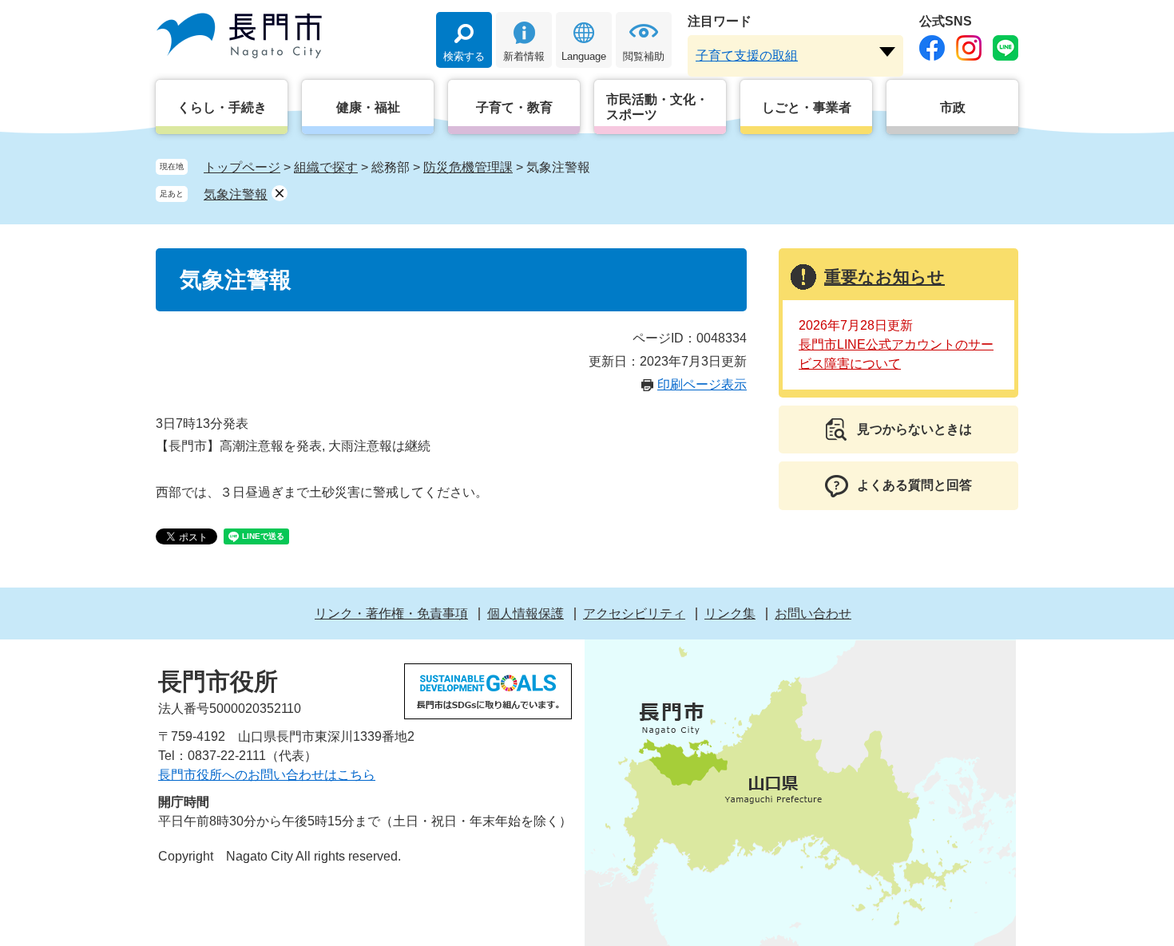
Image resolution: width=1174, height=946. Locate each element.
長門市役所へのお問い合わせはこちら (266, 775)
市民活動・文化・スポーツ (657, 107)
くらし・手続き (222, 107)
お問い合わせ (813, 613)
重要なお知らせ (884, 276)
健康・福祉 (368, 107)
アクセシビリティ (634, 613)
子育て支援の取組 (747, 55)
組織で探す (326, 167)
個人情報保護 (525, 613)
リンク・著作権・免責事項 (391, 613)
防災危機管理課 (468, 167)
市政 (953, 107)
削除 (280, 193)
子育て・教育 (514, 107)
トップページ (242, 167)
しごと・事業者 (806, 107)
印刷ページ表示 (702, 384)
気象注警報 (236, 194)
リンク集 (730, 613)
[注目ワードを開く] (887, 52)
